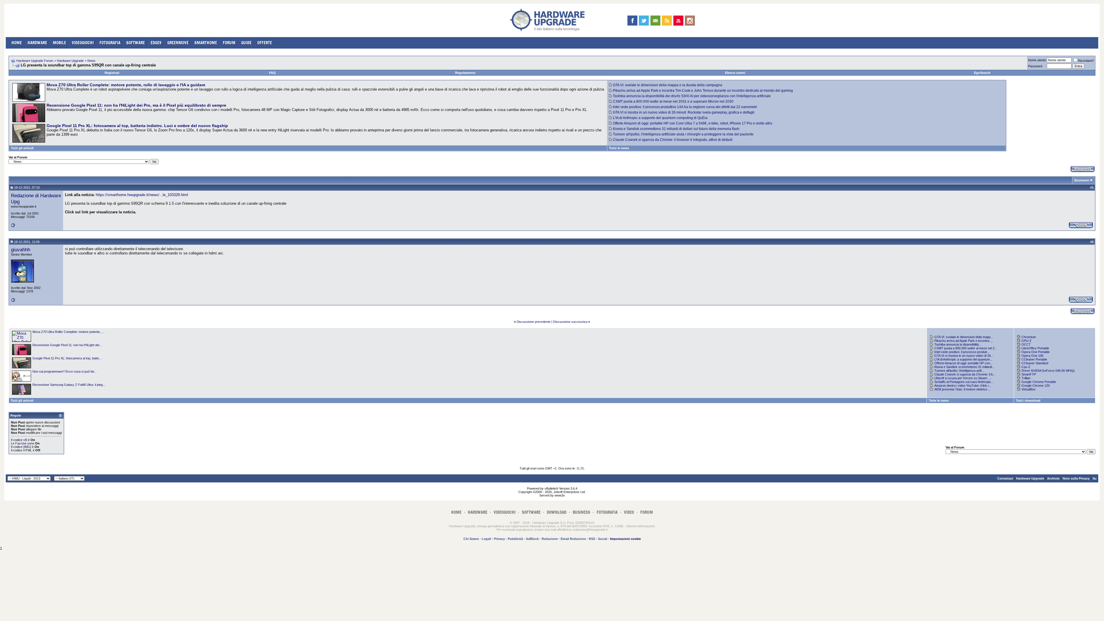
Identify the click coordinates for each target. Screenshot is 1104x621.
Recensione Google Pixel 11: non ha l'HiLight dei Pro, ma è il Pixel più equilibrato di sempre (136, 105)
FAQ (272, 72)
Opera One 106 (1032, 355)
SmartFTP (1028, 374)
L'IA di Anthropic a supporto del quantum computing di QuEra (660, 118)
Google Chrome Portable (1038, 382)
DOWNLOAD (556, 512)
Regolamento (465, 72)
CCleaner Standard (1034, 363)
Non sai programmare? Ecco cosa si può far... (64, 371)
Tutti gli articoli (22, 148)
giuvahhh (20, 249)
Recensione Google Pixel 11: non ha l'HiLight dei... (67, 345)
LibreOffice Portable (1035, 348)
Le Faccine (18, 443)
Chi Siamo (471, 538)
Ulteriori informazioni (640, 526)
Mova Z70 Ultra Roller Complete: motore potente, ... (68, 332)
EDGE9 (156, 43)
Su (1094, 478)
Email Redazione (573, 538)
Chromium (1028, 337)
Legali (486, 538)
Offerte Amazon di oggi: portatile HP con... (963, 363)
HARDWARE (37, 43)
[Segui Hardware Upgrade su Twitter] (644, 21)
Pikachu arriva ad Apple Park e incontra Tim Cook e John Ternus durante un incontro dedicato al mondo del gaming (703, 91)
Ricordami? (1086, 60)
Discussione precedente (534, 321)
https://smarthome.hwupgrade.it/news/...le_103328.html (142, 195)
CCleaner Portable (1034, 359)
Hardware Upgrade (70, 60)
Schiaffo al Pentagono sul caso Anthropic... (964, 382)
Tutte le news (619, 148)
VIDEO (629, 512)
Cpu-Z (1025, 367)
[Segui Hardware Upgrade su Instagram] (690, 21)
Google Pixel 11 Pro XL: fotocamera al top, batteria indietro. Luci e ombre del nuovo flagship (137, 125)
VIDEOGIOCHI (83, 43)
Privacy (499, 538)
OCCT (1026, 344)
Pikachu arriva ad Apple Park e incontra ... (963, 340)
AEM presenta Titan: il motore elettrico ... (962, 389)
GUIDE (246, 43)
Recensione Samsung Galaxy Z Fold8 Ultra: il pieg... (68, 384)
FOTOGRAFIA (109, 43)
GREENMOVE (178, 43)
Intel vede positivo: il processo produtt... (962, 352)
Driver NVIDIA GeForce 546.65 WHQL (1048, 370)
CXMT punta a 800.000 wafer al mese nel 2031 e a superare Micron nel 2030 (673, 101)
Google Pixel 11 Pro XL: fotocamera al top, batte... (66, 358)
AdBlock (532, 538)
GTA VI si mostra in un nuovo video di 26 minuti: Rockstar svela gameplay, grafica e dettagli (683, 112)
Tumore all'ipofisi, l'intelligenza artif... (959, 370)
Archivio (1053, 478)
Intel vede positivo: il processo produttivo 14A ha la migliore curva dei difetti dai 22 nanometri (685, 107)
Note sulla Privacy (1076, 478)
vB (25, 440)
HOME (17, 43)
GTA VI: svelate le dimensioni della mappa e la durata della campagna (667, 85)
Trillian (1025, 378)
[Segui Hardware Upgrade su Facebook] (632, 21)
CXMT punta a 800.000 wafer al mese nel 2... (965, 348)
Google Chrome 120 (1035, 385)
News (91, 60)
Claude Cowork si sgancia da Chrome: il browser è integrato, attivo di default (672, 140)
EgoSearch (982, 72)
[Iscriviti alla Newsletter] (655, 21)
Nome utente (1037, 60)
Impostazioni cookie (625, 538)
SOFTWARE (135, 43)
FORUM (229, 43)
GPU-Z (1026, 340)
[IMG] (27, 446)
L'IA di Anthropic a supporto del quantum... (963, 359)
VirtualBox (1028, 389)
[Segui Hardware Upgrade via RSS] (667, 21)
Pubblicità (515, 538)
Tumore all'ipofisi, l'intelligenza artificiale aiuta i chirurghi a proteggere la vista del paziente (683, 134)
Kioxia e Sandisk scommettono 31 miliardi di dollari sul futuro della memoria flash (676, 129)
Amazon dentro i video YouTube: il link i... (962, 385)
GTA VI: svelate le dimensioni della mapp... (963, 337)
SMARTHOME (205, 43)
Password (1035, 66)
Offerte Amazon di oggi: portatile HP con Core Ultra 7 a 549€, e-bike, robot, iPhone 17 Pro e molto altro (692, 123)
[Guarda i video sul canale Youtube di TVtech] (678, 21)
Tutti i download (1028, 400)
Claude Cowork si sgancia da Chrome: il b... (964, 374)
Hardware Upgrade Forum (34, 60)
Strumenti (1081, 180)
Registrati (112, 72)
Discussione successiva (570, 321)
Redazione (550, 538)
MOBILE (59, 43)
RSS (592, 538)
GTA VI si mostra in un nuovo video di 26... (963, 355)
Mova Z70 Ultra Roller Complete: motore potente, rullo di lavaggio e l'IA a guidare (126, 85)
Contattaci (1005, 478)
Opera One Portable (1035, 352)
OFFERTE (264, 43)
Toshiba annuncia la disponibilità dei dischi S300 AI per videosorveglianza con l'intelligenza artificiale (692, 96)
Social (602, 538)
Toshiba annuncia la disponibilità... (957, 344)
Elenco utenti (735, 72)
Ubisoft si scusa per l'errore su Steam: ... (962, 378)
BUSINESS (581, 512)
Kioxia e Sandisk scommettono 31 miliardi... (964, 367)
